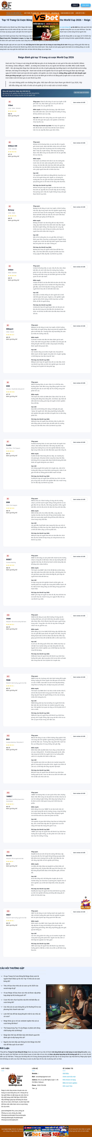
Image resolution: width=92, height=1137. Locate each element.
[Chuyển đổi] (2, 976)
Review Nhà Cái (45, 13)
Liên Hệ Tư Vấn (80, 13)
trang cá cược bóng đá (63, 27)
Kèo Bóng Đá (55, 13)
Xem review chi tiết (79, 102)
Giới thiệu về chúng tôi (31, 13)
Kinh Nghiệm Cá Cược (67, 13)
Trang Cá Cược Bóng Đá (13, 13)
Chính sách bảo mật (69, 1077)
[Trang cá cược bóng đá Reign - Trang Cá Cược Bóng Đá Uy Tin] (7, 5)
